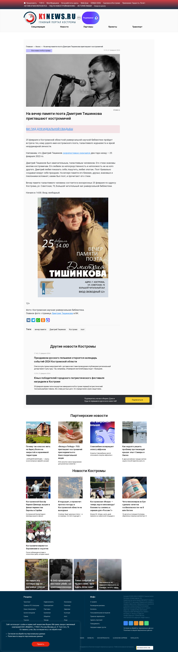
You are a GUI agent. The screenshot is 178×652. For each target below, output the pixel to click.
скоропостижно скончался (77, 153)
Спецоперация (38, 27)
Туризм (26, 620)
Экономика (67, 602)
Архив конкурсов (29, 613)
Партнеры (88, 27)
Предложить (31, 3)
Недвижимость (49, 602)
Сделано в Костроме (111, 3)
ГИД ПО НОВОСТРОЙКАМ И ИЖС (62, 6)
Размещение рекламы (97, 605)
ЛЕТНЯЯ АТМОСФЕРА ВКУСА (35, 6)
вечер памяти (40, 329)
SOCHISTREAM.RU (103, 638)
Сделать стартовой (96, 620)
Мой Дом (84, 3)
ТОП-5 (41, 3)
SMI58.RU (90, 638)
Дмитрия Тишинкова (62, 313)
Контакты (93, 609)
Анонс (38, 47)
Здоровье (67, 609)
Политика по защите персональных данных (138, 630)
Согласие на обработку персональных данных (138, 628)
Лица (65, 620)
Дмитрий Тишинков (58, 329)
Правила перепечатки (97, 616)
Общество (47, 616)
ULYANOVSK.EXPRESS (120, 638)
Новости (64, 27)
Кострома (73, 329)
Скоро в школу (100, 6)
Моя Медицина (53, 3)
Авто (65, 616)
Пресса (26, 616)
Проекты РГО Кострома (31, 605)
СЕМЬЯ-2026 (96, 3)
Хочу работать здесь (69, 3)
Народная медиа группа (98, 627)
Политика (67, 605)
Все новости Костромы (40, 51)
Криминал (47, 613)
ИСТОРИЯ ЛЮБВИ (85, 6)
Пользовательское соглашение (100, 613)
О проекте (93, 602)
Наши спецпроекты (30, 609)
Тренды (46, 620)
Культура (67, 613)
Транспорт (137, 27)
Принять (40, 644)
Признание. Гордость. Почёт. (134, 3)
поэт (83, 329)
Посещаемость (95, 624)
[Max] (47, 320)
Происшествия (48, 605)
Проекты (112, 27)
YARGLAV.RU (134, 638)
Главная (29, 47)
